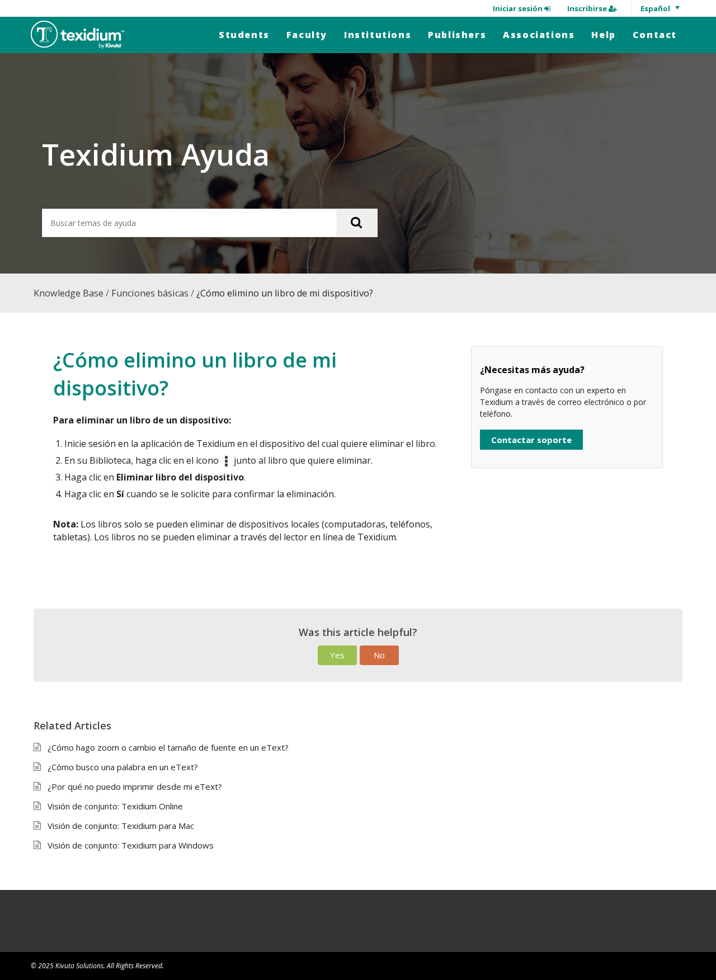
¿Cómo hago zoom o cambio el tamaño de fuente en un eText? (168, 747)
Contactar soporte (531, 439)
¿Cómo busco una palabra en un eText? (123, 766)
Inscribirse (588, 8)
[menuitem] (244, 35)
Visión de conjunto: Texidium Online (115, 806)
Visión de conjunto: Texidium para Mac (121, 825)
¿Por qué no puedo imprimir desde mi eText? (135, 786)
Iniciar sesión (518, 8)
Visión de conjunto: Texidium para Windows (131, 845)
